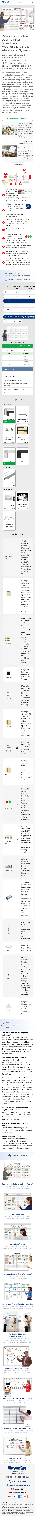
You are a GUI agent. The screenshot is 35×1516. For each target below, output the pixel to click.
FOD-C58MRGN (8, 807)
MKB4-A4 (9, 870)
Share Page (19, 164)
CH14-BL (8, 751)
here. (27, 1148)
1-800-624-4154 (19, 1481)
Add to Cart (23, 346)
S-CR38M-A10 (8, 842)
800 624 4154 (22, 133)
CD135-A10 (8, 726)
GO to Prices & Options (16, 119)
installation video (10, 1090)
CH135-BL (9, 698)
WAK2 (8, 979)
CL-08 (8, 933)
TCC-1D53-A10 (8, 599)
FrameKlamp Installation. (12, 1097)
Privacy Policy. (21, 1513)
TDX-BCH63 (8, 677)
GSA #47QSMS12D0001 (17, 1492)
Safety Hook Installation (24, 1094)
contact (20, 131)
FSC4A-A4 (8, 643)
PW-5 (8, 951)
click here (16, 1119)
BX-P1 (8, 1010)
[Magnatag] (17, 1468)
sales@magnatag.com (25, 137)
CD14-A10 (8, 774)
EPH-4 (8, 902)
